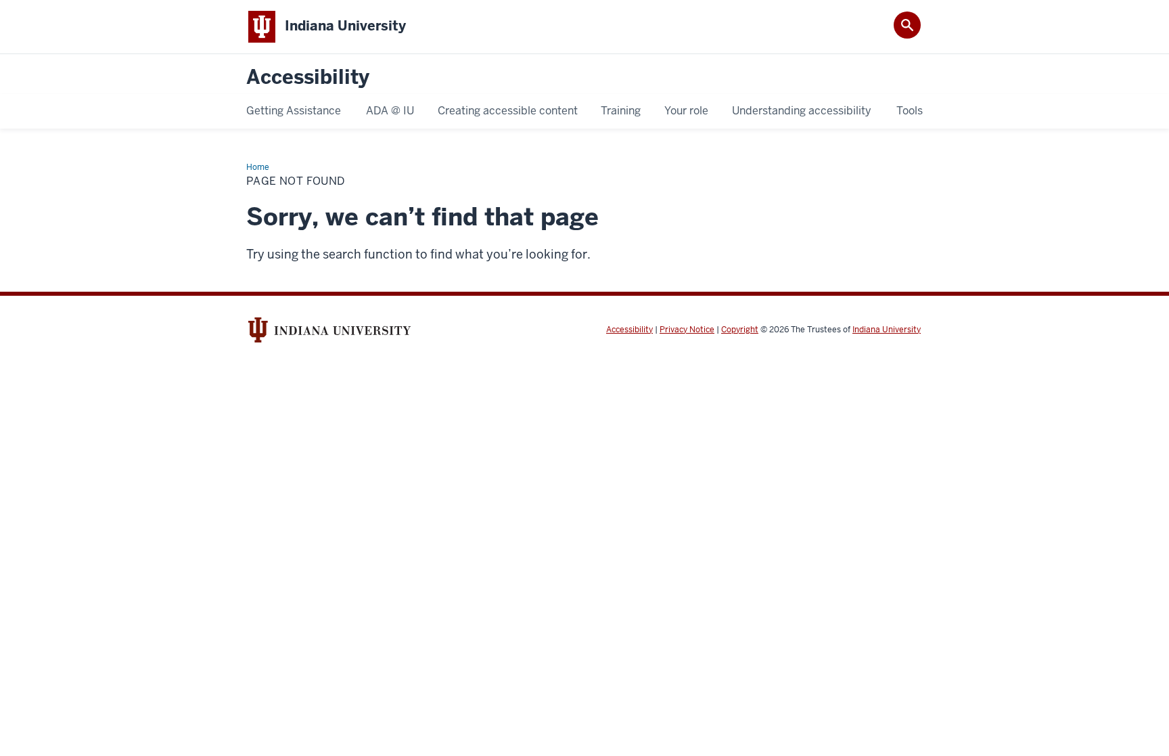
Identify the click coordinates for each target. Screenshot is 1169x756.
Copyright (739, 329)
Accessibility (307, 77)
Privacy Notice (687, 329)
